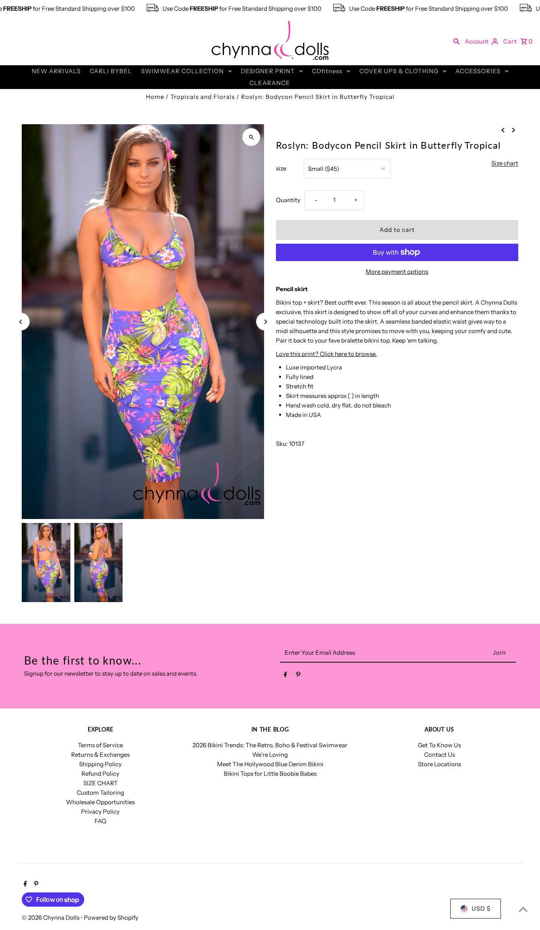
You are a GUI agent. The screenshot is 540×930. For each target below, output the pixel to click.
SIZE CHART (100, 783)
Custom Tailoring (100, 792)
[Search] (456, 41)
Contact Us (439, 754)
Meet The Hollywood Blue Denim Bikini (270, 764)
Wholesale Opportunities (100, 802)
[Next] (265, 322)
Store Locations (439, 764)
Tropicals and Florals (202, 96)
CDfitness (327, 71)
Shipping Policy (100, 764)
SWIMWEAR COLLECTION (182, 71)
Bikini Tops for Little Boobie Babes (270, 773)
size (281, 168)
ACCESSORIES (477, 71)
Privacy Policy (100, 811)
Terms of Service (100, 745)
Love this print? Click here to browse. (326, 354)
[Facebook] (285, 676)
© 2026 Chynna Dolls (51, 917)
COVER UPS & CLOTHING (398, 71)
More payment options (397, 271)
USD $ (481, 908)
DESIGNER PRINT (268, 71)
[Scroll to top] (523, 909)
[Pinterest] (298, 676)
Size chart (504, 163)
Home (155, 96)
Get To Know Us (439, 745)
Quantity (288, 200)
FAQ (100, 821)
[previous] (503, 129)
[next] (513, 129)
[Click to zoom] (251, 137)
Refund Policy (100, 773)
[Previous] (21, 322)
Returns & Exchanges (100, 754)
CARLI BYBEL (111, 71)
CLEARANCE (269, 83)
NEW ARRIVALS (56, 71)
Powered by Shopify (111, 917)
